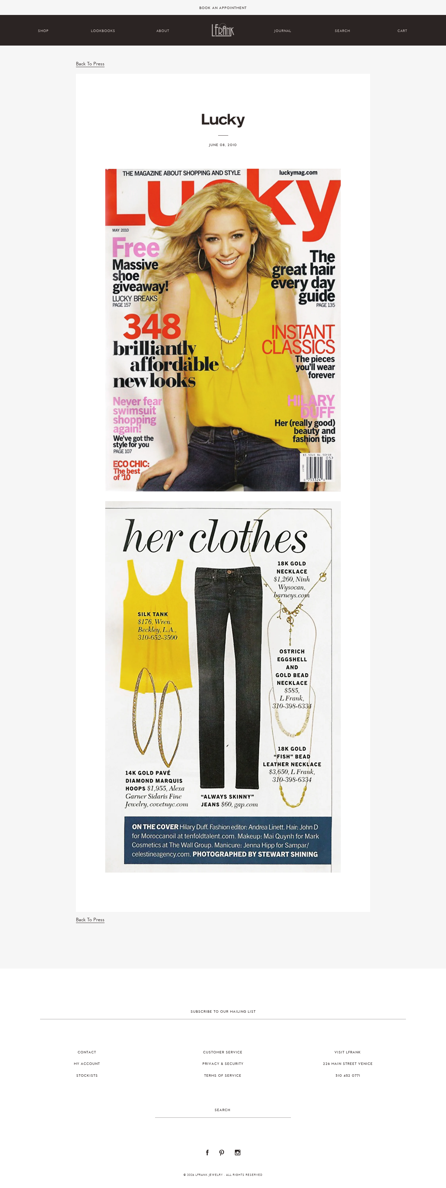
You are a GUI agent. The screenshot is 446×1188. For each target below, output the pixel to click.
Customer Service (223, 1052)
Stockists (87, 1076)
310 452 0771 (348, 1076)
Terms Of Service (222, 1076)
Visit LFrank (347, 1052)
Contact (87, 1052)
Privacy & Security (223, 1064)
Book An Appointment (223, 8)
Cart (402, 31)
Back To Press (90, 64)
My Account (87, 1064)
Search (342, 31)
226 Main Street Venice (348, 1064)
